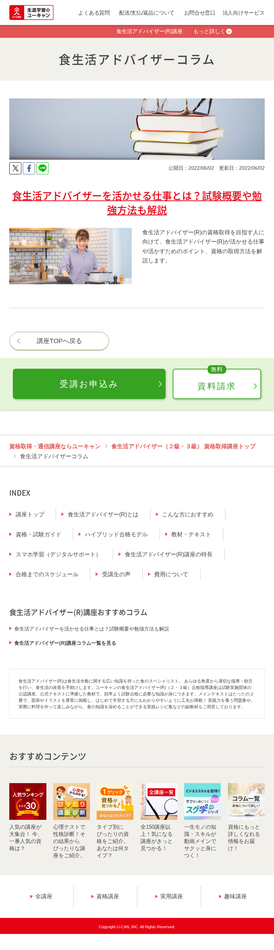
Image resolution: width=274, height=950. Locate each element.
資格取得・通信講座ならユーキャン (55, 446)
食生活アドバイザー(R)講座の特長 (169, 554)
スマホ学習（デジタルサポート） (58, 554)
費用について (171, 574)
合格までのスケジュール (47, 574)
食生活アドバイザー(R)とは (103, 514)
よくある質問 (94, 13)
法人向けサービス (244, 13)
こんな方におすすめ (187, 514)
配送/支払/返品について (146, 13)
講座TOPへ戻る (59, 340)
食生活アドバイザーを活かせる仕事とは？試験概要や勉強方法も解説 (91, 629)
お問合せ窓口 (199, 13)
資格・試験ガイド (38, 534)
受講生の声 (116, 574)
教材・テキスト (191, 534)
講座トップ (30, 514)
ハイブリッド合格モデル (116, 534)
